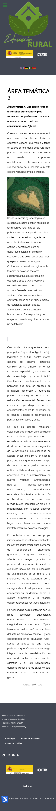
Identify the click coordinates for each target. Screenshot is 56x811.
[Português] (32, 67)
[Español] (34, 67)
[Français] (24, 67)
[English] (21, 67)
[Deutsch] (26, 67)
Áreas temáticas (32, 684)
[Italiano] (29, 67)
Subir (26, 786)
